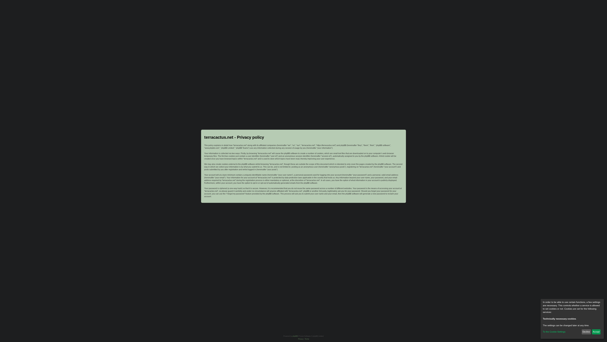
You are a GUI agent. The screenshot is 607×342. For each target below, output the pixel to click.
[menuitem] (300, 339)
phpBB (295, 336)
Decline (586, 331)
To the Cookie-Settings (554, 331)
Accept (596, 331)
